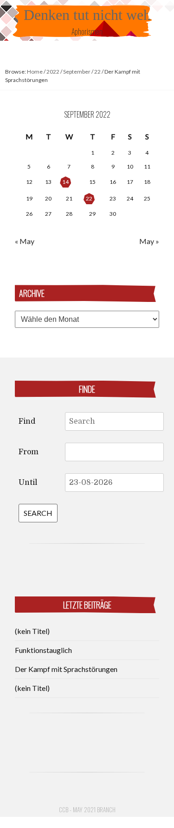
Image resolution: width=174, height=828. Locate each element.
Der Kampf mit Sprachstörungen (66, 669)
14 (65, 181)
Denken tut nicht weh (87, 14)
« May (24, 241)
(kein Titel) (32, 631)
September (76, 71)
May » (149, 241)
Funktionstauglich (43, 650)
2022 (52, 71)
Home (35, 71)
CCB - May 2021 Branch (87, 809)
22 (97, 71)
